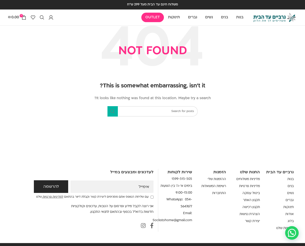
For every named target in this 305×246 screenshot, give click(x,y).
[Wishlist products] (32, 17)
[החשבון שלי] (51, 17)
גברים (290, 200)
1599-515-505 (182, 179)
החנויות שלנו (285, 228)
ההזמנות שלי (217, 179)
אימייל (144, 187)
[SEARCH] (112, 111)
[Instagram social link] (143, 226)
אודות (289, 214)
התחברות (219, 193)
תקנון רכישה (251, 207)
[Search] (42, 17)
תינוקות (288, 207)
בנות (290, 179)
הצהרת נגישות (250, 214)
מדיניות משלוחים (248, 179)
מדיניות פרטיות (249, 186)
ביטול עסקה (251, 193)
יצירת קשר (252, 221)
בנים (291, 186)
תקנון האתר (251, 200)
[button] (292, 233)
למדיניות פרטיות (52, 197)
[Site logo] (274, 17)
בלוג (291, 221)
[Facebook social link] (152, 226)
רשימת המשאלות (213, 186)
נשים (290, 193)
